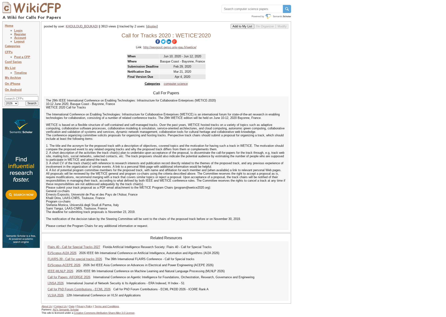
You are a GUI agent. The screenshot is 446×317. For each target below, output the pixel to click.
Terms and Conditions (107, 306)
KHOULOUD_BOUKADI (82, 26)
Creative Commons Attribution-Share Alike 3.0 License (104, 312)
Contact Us (60, 306)
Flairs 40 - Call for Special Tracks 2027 (74, 247)
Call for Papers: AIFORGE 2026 (69, 277)
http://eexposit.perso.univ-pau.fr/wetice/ (170, 47)
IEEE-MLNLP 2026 (60, 271)
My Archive (13, 77)
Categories (12, 46)
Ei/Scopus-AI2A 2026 (62, 253)
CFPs (9, 52)
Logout (19, 41)
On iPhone (12, 83)
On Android (13, 90)
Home (9, 25)
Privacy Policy (84, 306)
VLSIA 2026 (56, 295)
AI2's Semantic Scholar (66, 309)
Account (20, 37)
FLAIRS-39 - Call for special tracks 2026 (75, 259)
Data (71, 306)
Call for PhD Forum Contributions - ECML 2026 (79, 289)
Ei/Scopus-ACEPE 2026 (64, 265)
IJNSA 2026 (56, 283)
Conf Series (13, 62)
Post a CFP (22, 57)
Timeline (20, 73)
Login (18, 30)
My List (10, 68)
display (152, 26)
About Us (47, 306)
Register (20, 34)
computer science (176, 83)
